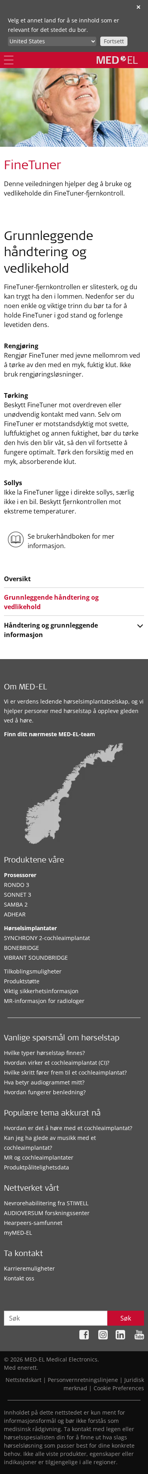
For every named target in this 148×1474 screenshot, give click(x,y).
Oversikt (17, 578)
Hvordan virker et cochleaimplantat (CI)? (56, 1062)
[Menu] (8, 60)
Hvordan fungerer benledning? (45, 1092)
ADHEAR (15, 914)
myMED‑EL (18, 1232)
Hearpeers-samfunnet (33, 1222)
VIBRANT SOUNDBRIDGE (36, 957)
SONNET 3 (17, 894)
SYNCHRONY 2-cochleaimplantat (47, 938)
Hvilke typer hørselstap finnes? (44, 1053)
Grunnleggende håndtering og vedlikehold (51, 602)
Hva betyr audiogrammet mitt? (44, 1082)
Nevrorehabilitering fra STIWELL (46, 1203)
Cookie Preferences (119, 1388)
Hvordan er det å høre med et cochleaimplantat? (68, 1128)
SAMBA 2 (16, 904)
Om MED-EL (25, 688)
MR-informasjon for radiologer (44, 1001)
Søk (125, 1318)
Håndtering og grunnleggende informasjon (51, 630)
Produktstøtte (21, 981)
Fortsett (114, 41)
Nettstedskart (23, 1379)
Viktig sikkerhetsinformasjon (41, 991)
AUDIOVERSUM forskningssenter (47, 1213)
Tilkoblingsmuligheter (33, 971)
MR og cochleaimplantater (38, 1157)
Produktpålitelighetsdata (36, 1167)
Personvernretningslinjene (83, 1379)
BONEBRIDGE (21, 947)
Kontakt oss (19, 1278)
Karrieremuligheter (29, 1268)
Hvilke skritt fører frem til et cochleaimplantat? (65, 1072)
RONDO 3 (16, 884)
